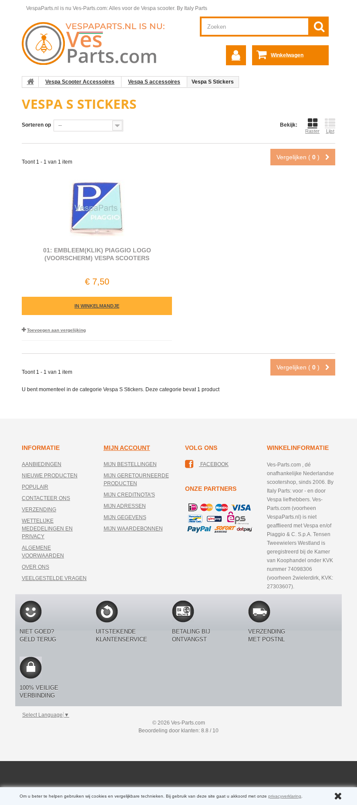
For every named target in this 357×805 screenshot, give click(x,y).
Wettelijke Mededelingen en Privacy (47, 529)
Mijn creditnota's (129, 495)
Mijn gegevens (125, 517)
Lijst (330, 131)
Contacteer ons (46, 498)
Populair (35, 487)
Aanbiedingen (41, 464)
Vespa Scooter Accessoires (80, 82)
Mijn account (127, 447)
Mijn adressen (125, 506)
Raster (312, 131)
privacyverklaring (284, 796)
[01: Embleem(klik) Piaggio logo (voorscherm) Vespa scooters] (97, 208)
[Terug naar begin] (30, 82)
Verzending (39, 509)
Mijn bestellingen (130, 464)
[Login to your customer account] (236, 55)
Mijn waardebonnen (133, 529)
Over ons (35, 567)
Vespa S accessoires (154, 82)
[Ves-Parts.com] (97, 43)
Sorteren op (36, 125)
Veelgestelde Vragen (54, 578)
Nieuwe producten (49, 476)
